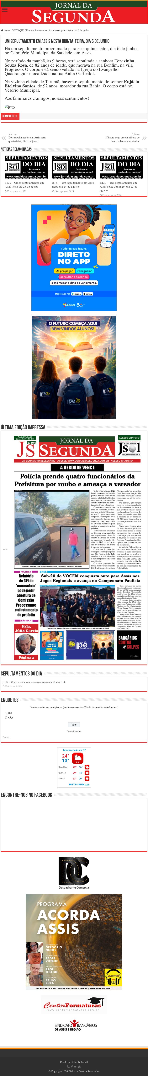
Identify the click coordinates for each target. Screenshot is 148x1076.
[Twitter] (75, 1066)
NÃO (10, 717)
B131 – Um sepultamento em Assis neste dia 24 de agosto (73, 184)
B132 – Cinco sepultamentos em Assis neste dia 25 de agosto (24, 184)
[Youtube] (79, 1066)
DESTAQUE (18, 30)
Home (6, 30)
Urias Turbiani (79, 1062)
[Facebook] (72, 1066)
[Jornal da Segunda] (74, 12)
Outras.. (7, 737)
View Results (74, 731)
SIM (10, 713)
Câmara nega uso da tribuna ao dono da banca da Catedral (123, 138)
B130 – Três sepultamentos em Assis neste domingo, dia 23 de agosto (118, 186)
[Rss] (68, 1066)
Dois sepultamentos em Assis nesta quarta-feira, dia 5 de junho (27, 138)
